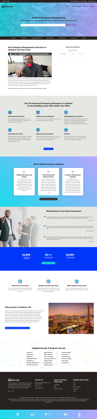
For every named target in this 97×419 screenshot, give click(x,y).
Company (92, 6)
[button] (67, 6)
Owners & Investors (76, 6)
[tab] (63, 54)
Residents (85, 6)
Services (67, 6)
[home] (7, 6)
